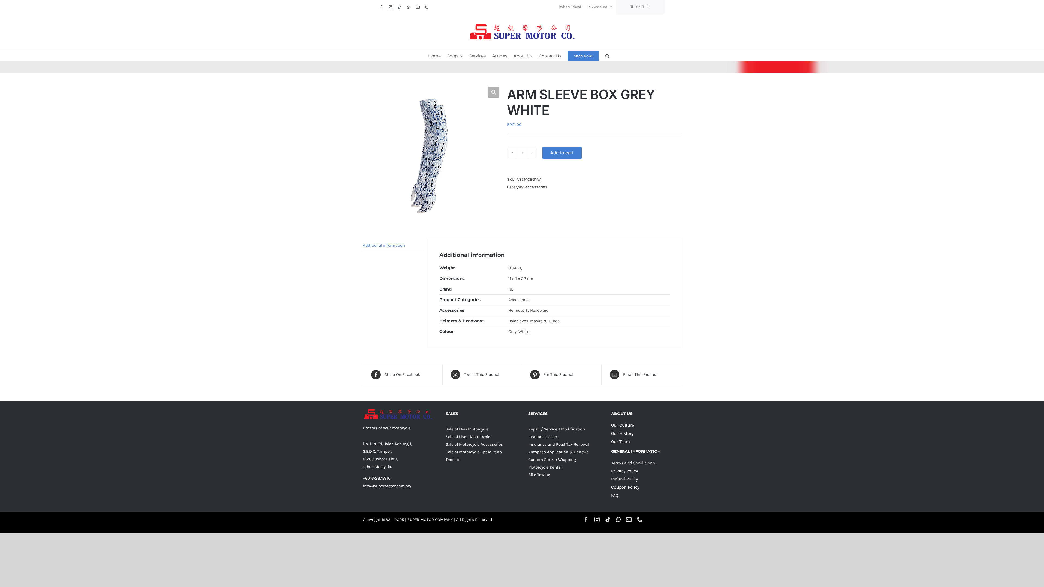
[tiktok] (608, 519)
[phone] (639, 519)
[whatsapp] (618, 519)
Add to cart (562, 152)
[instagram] (597, 519)
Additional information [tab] (384, 245)
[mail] (629, 519)
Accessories (536, 187)
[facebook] (586, 519)
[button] (607, 55)
